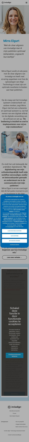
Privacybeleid (10, 226)
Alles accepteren (14, 235)
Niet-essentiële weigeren (14, 240)
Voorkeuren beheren (14, 244)
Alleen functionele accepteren (14, 230)
